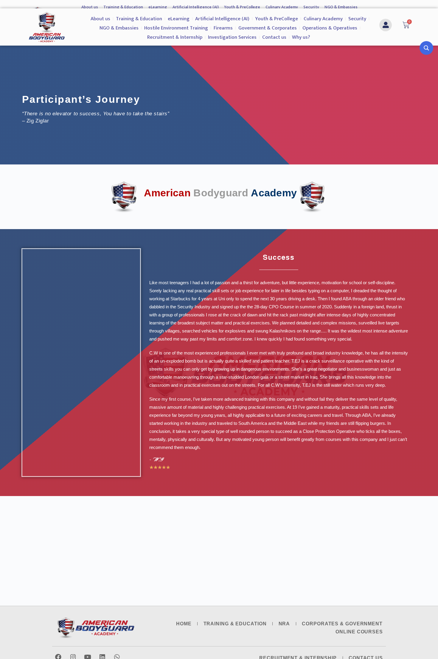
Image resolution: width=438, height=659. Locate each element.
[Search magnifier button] (426, 48)
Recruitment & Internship (174, 37)
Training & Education (123, 7)
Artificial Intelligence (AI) (196, 7)
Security (311, 7)
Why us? (301, 37)
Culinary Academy (281, 7)
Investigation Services (232, 37)
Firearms (223, 28)
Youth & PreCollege (242, 7)
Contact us (274, 37)
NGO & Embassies (341, 7)
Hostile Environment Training (176, 28)
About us (89, 7)
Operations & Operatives (329, 28)
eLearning (157, 7)
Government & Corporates (267, 28)
